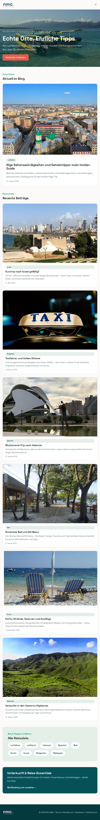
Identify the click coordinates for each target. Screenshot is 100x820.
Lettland (31, 745)
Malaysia (58, 753)
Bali (75, 745)
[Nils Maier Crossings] (8, 812)
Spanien (62, 745)
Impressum (80, 812)
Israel (26, 753)
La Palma (15, 745)
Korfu (13, 753)
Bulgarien (41, 753)
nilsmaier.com (68, 812)
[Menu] (95, 5)
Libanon (47, 745)
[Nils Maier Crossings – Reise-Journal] (8, 5)
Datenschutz (91, 812)
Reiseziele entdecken (16, 57)
